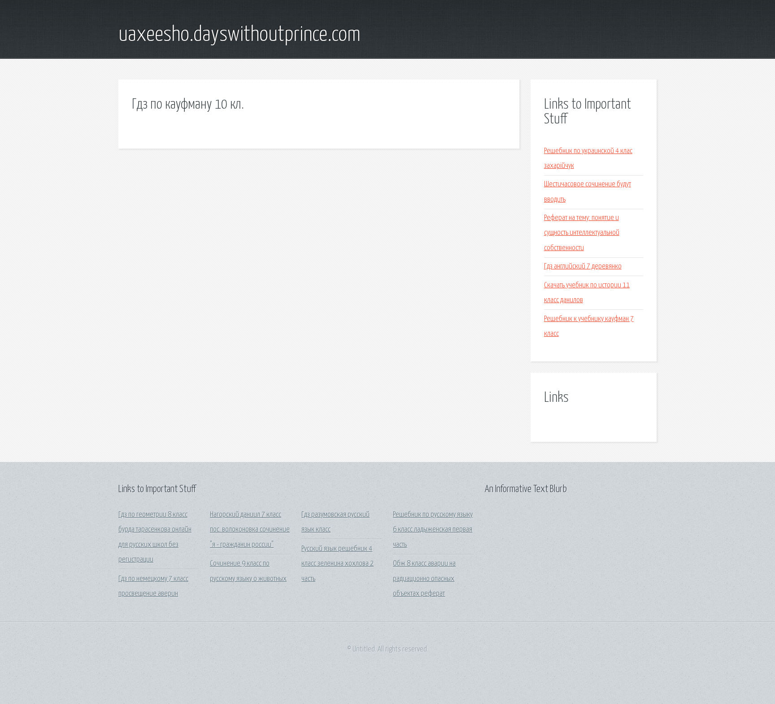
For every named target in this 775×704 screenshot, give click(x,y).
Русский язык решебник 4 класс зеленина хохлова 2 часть (337, 564)
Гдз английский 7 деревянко (583, 266)
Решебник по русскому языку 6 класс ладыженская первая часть (433, 530)
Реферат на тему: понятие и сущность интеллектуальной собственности (581, 233)
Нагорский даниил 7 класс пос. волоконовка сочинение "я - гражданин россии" (250, 530)
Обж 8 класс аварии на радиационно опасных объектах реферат (424, 579)
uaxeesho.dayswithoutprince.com (239, 35)
